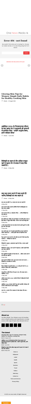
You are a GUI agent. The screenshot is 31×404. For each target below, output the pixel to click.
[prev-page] (2, 65)
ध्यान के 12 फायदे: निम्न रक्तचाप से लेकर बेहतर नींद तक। (14, 290)
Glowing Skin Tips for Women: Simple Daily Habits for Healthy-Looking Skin (15, 96)
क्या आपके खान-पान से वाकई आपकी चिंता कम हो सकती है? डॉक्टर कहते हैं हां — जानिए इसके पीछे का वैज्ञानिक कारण (15, 231)
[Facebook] (3, 325)
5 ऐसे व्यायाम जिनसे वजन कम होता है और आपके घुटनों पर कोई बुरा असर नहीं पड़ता (15, 225)
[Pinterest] (11, 325)
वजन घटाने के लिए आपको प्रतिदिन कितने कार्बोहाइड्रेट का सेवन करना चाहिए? (14, 207)
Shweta (5, 101)
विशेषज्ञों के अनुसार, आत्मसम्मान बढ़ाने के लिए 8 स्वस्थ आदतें (15, 243)
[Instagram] (7, 325)
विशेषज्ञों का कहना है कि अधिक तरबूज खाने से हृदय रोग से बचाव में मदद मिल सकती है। (14, 163)
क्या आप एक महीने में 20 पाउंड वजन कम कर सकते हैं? (14, 202)
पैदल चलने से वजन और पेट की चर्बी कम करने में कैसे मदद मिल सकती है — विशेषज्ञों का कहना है (15, 237)
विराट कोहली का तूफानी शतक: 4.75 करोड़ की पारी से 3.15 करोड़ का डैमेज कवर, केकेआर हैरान (15, 266)
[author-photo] (2, 101)
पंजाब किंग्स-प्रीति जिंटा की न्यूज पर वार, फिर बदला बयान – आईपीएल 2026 (15, 272)
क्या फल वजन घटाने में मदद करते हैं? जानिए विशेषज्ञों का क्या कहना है (14, 194)
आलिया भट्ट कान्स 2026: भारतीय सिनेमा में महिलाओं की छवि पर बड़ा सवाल (15, 278)
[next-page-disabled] (29, 65)
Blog (3, 338)
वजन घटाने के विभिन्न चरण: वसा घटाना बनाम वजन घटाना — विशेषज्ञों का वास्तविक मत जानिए (15, 260)
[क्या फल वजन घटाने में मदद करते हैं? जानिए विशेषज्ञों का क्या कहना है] (15, 181)
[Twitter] (15, 325)
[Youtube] (19, 325)
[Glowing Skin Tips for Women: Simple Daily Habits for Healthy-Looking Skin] (15, 81)
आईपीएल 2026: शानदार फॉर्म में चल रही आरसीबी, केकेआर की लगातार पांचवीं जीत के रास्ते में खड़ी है (15, 284)
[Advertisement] (15, 15)
